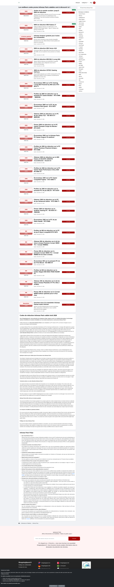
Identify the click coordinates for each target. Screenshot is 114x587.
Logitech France (82, 21)
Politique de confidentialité (25, 564)
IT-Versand (81, 89)
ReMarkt (80, 50)
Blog (91, 2)
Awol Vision (81, 52)
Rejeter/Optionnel (53, 585)
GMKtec (80, 63)
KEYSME (81, 65)
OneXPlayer (81, 45)
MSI (79, 80)
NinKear (80, 91)
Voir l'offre (68, 12)
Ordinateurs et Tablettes (26, 523)
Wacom (80, 76)
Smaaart (80, 30)
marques (28, 518)
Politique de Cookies (5, 573)
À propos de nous (23, 567)
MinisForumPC (82, 59)
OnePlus (80, 34)
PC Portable (81, 24)
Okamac (80, 15)
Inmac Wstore (81, 19)
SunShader (81, 41)
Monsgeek (81, 69)
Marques (78, 2)
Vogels (80, 26)
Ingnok (80, 83)
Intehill (80, 87)
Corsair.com (81, 81)
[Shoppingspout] (22, 2)
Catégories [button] (84, 2)
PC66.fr (80, 61)
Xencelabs (81, 78)
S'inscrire (74, 538)
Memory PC (81, 32)
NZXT (80, 39)
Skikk (80, 74)
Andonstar (81, 35)
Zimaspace (81, 37)
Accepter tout (61, 585)
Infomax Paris (35, 523)
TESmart (80, 56)
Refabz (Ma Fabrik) (83, 72)
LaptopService (82, 17)
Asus (80, 28)
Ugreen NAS (81, 67)
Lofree (80, 70)
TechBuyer (81, 58)
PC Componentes (82, 54)
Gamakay (81, 48)
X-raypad (81, 46)
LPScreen (81, 43)
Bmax (80, 85)
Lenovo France (82, 13)
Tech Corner (81, 23)
